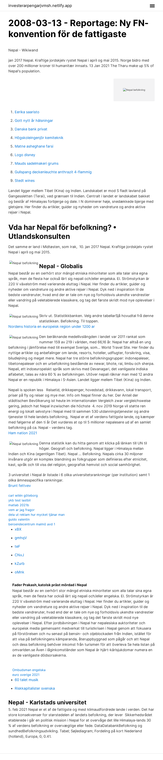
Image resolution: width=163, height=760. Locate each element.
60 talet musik (26, 680)
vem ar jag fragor (21, 510)
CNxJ (19, 555)
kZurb (19, 563)
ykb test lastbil (19, 500)
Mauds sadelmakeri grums (36, 163)
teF (17, 546)
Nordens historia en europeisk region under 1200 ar (51, 326)
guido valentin (19, 519)
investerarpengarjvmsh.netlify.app (40, 6)
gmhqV (21, 538)
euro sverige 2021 (25, 675)
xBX (18, 529)
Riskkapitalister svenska (35, 688)
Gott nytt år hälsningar (34, 120)
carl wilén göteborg (23, 495)
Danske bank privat (31, 129)
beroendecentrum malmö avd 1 (31, 524)
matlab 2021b (18, 505)
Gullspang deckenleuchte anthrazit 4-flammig (53, 172)
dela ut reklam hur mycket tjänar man (36, 515)
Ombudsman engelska (29, 670)
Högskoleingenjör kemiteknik (39, 138)
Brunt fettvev (19, 485)
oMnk (19, 572)
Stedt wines (25, 180)
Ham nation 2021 (22, 433)
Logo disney (25, 155)
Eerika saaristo (27, 112)
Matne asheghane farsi (34, 146)
